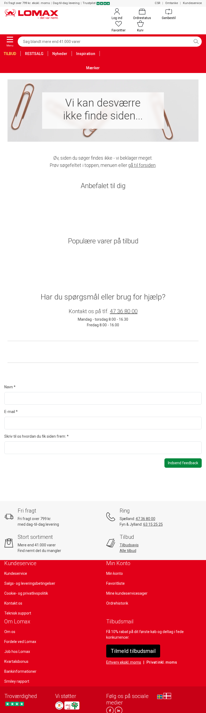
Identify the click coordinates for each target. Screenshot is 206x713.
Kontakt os (13, 603)
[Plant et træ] (71, 705)
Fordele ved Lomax (20, 641)
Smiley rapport (16, 681)
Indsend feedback (183, 463)
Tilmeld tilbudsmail (133, 651)
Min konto (114, 573)
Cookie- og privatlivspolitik (26, 593)
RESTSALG (34, 54)
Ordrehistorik (117, 603)
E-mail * (11, 411)
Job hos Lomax (17, 651)
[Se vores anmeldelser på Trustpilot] (14, 704)
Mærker (93, 68)
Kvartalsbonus (16, 661)
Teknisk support (17, 613)
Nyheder (59, 54)
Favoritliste (115, 583)
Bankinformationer (20, 671)
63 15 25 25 (153, 524)
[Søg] (196, 41)
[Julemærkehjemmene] (59, 705)
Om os (9, 632)
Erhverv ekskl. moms (123, 662)
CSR (157, 3)
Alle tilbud (128, 551)
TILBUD (10, 54)
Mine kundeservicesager (127, 593)
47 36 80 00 (124, 311)
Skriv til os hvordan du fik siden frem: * (36, 436)
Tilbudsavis (129, 545)
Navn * (10, 387)
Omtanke (171, 3)
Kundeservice (192, 3)
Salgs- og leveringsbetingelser (29, 583)
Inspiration (85, 54)
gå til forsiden (142, 165)
